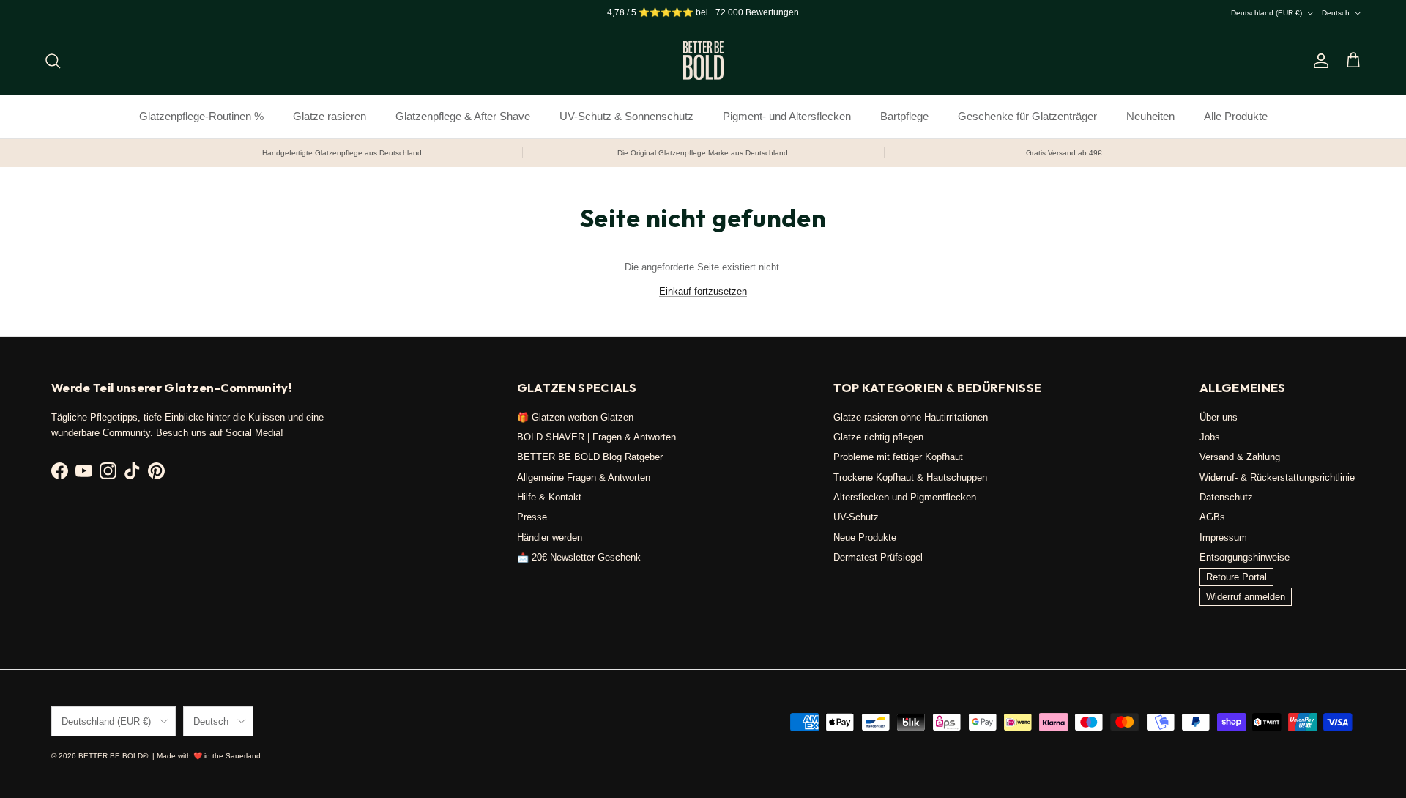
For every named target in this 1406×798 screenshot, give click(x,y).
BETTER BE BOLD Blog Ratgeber (590, 456)
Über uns (1218, 417)
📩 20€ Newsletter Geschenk (579, 557)
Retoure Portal (1236, 577)
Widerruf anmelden (1245, 596)
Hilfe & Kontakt (549, 497)
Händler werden (549, 537)
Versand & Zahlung (1239, 456)
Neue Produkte (864, 537)
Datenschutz (1226, 497)
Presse (532, 516)
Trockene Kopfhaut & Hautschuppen (910, 477)
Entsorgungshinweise (1244, 557)
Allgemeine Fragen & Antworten (583, 477)
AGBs (1212, 516)
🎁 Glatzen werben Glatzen (575, 417)
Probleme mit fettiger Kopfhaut (898, 456)
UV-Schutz (856, 516)
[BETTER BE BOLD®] (703, 60)
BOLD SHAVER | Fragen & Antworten (596, 437)
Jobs (1209, 437)
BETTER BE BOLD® (113, 756)
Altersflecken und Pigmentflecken (904, 497)
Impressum (1223, 537)
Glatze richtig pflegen (878, 437)
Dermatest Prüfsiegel (878, 557)
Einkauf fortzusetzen (703, 291)
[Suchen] (53, 61)
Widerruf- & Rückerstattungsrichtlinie (1277, 477)
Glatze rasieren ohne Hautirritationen (910, 417)
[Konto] (1318, 61)
